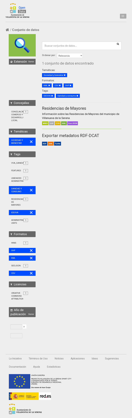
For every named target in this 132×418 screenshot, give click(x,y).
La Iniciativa (15, 358)
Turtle (57, 144)
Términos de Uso (38, 358)
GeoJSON (72, 123)
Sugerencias (112, 358)
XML (51, 144)
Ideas (95, 358)
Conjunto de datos (25, 30)
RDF (45, 144)
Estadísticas (54, 366)
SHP (52, 123)
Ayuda (36, 366)
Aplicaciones (78, 358)
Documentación (17, 366)
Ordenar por (48, 55)
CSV (58, 123)
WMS (45, 123)
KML (64, 123)
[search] (118, 43)
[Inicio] (17, 10)
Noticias (59, 358)
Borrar (31, 62)
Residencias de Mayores (64, 108)
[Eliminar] (65, 75)
